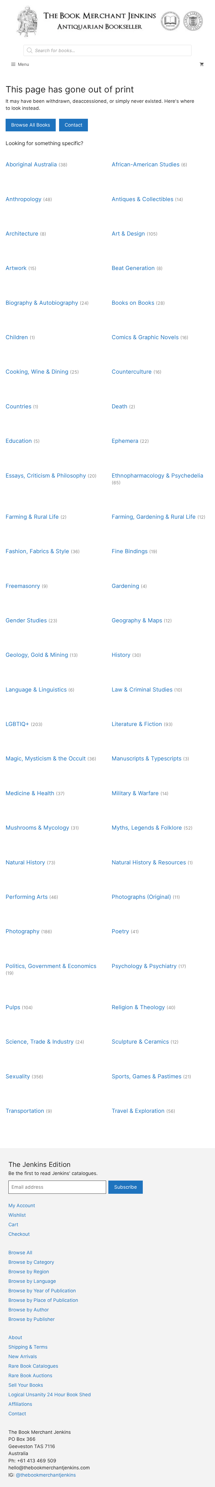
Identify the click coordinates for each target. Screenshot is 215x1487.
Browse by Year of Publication (42, 1290)
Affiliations (20, 1404)
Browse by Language (32, 1281)
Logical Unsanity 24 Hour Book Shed (49, 1394)
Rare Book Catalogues (33, 1366)
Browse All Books (30, 125)
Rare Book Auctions (30, 1375)
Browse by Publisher (31, 1319)
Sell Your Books (25, 1385)
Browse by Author (28, 1310)
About (15, 1337)
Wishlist (17, 1215)
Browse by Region (28, 1271)
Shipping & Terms (28, 1347)
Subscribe (125, 1187)
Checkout (19, 1234)
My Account (21, 1205)
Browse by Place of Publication (43, 1300)
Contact (73, 125)
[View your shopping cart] (201, 64)
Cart (13, 1224)
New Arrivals (22, 1356)
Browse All (20, 1252)
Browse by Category (31, 1262)
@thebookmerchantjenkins (46, 1475)
